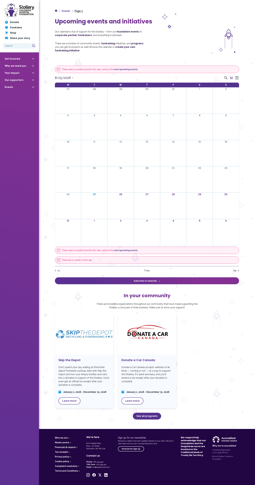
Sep (235, 270)
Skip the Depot (84, 361)
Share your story (20, 38)
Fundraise (16, 27)
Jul (58, 270)
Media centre (62, 442)
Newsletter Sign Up (131, 449)
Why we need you (15, 65)
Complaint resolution (66, 466)
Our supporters (14, 80)
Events (9, 87)
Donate (14, 22)
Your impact (12, 73)
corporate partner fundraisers (73, 35)
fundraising (108, 43)
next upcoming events (126, 69)
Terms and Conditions (66, 471)
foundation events (128, 31)
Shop (13, 32)
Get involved (12, 58)
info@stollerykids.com (101, 467)
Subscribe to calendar (145, 281)
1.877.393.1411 (101, 464)
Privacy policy (62, 456)
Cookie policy (62, 461)
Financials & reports (65, 447)
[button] (88, 475)
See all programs (147, 416)
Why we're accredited (224, 446)
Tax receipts (61, 452)
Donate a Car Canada (147, 361)
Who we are (61, 438)
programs (137, 43)
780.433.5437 (98, 462)
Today (147, 270)
